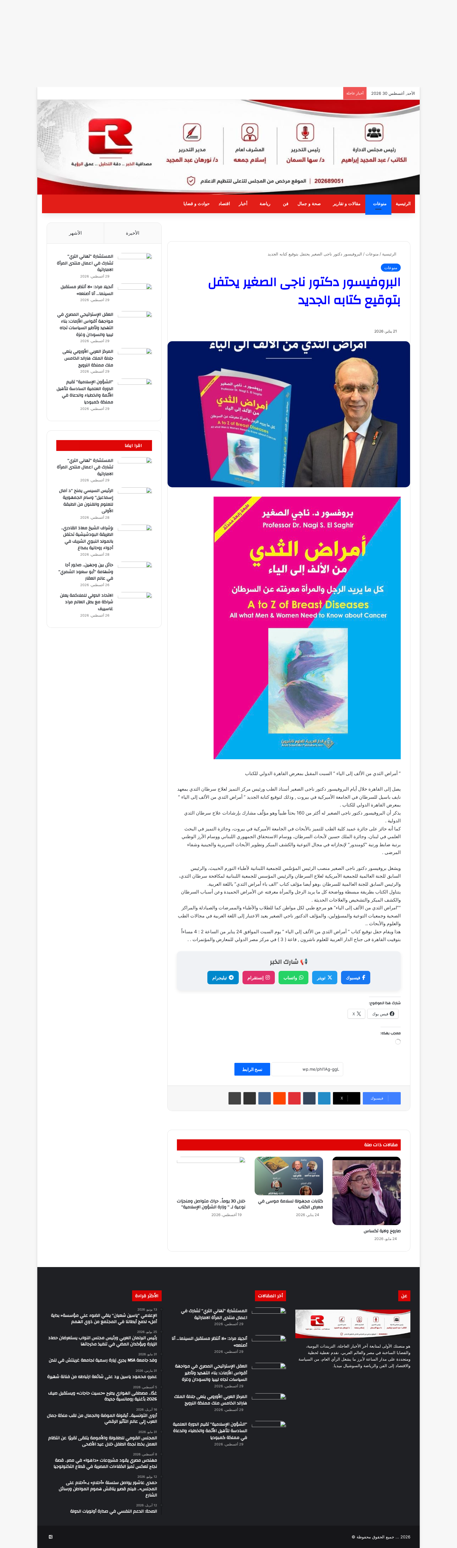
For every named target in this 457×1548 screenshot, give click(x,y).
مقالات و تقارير (347, 203)
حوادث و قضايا (196, 203)
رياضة (265, 203)
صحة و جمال (309, 203)
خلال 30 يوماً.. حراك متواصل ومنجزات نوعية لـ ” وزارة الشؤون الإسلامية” (211, 1204)
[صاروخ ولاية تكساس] (366, 1191)
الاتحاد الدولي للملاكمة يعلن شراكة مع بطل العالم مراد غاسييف (86, 602)
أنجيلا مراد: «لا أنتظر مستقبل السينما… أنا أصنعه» (87, 290)
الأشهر (75, 233)
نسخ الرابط (252, 1069)
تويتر (321, 977)
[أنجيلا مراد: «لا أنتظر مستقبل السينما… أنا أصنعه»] (135, 295)
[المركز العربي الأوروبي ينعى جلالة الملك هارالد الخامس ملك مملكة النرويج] (135, 359)
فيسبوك (353, 977)
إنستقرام (255, 977)
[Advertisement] (270, 43)
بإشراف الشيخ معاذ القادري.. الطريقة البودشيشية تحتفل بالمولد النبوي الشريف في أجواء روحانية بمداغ (87, 538)
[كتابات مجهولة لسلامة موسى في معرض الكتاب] (289, 1176)
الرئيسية (403, 203)
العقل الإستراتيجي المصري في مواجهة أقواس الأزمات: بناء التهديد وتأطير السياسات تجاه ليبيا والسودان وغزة (85, 324)
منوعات (380, 203)
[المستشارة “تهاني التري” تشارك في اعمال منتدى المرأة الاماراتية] (135, 264)
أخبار (243, 203)
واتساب (290, 977)
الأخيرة (132, 233)
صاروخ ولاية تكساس (382, 1231)
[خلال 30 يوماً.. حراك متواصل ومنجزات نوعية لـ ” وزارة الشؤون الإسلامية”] (211, 1176)
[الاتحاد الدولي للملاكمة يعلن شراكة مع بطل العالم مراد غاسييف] (135, 603)
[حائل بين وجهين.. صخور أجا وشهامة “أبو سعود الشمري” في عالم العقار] (135, 573)
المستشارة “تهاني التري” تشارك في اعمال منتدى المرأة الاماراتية (85, 263)
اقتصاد (224, 203)
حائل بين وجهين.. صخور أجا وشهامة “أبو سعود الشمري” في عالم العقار (85, 571)
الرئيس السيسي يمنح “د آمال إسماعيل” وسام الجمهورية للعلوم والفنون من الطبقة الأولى (86, 501)
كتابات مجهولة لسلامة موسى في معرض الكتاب (290, 1204)
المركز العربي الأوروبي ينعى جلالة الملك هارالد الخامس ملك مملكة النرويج (87, 358)
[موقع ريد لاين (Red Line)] (228, 147)
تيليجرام (219, 977)
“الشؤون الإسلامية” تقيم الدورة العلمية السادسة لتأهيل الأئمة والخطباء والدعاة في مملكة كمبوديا (85, 392)
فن (286, 203)
